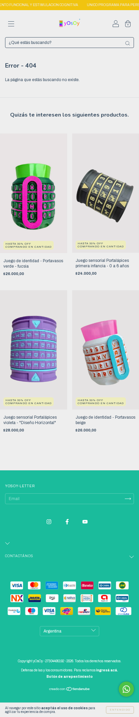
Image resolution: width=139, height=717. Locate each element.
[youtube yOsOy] (85, 521)
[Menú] (11, 24)
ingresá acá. (107, 670)
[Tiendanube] (70, 690)
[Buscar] (127, 43)
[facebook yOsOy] (67, 521)
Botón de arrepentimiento (70, 676)
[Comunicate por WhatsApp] (126, 689)
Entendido (120, 709)
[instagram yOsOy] (49, 521)
